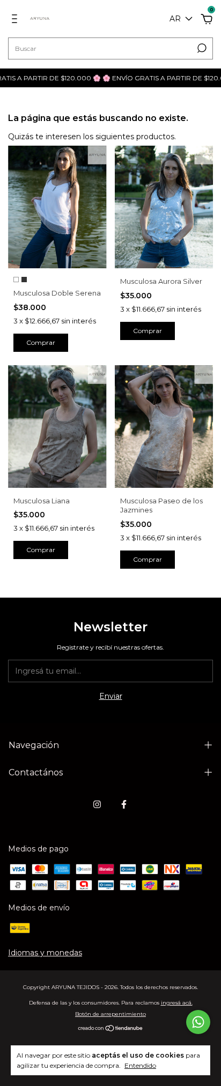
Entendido (140, 1065)
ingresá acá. (177, 1002)
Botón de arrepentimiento (110, 1013)
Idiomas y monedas (45, 952)
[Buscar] (200, 48)
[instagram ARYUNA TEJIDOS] (97, 804)
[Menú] (16, 20)
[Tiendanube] (110, 1029)
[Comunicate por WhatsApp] (198, 1022)
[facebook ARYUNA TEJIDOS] (124, 804)
